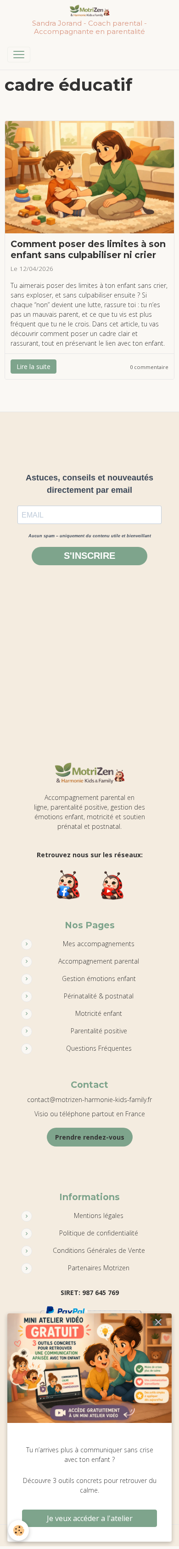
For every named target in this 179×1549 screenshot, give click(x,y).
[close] (158, 1322)
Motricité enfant (98, 1013)
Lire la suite (33, 366)
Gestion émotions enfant (99, 978)
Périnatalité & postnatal (99, 996)
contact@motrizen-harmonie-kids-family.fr (89, 1099)
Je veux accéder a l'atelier (90, 1518)
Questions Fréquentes (99, 1048)
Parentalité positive (99, 1030)
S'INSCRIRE (89, 556)
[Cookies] (18, 1530)
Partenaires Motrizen (98, 1267)
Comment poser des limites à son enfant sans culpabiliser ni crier (88, 249)
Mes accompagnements (98, 943)
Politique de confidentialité (98, 1233)
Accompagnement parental (98, 961)
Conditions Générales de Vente (99, 1250)
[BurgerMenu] (18, 54)
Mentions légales (98, 1215)
